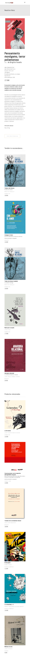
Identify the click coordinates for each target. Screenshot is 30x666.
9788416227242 (10, 67)
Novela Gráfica (9, 566)
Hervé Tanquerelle (10, 606)
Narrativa (7, 193)
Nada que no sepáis (9, 327)
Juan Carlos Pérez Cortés (12, 376)
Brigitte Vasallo (16, 62)
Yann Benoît (20, 606)
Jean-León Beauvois (10, 522)
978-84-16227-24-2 (11, 69)
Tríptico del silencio (9, 188)
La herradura (8, 430)
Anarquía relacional (9, 373)
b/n (9, 75)
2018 (14, 77)
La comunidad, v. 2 (9, 604)
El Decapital (7, 562)
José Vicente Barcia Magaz (12, 432)
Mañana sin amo (8, 646)
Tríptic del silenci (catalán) (11, 281)
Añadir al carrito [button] (15, 170)
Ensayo (7, 240)
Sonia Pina (8, 329)
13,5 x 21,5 (11, 70)
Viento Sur (8, 481)
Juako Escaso (8, 648)
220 (5, 72)
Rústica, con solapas (15, 74)
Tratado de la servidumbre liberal (13, 520)
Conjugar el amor (9, 235)
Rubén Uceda (8, 564)
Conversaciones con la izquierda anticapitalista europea (13, 474)
